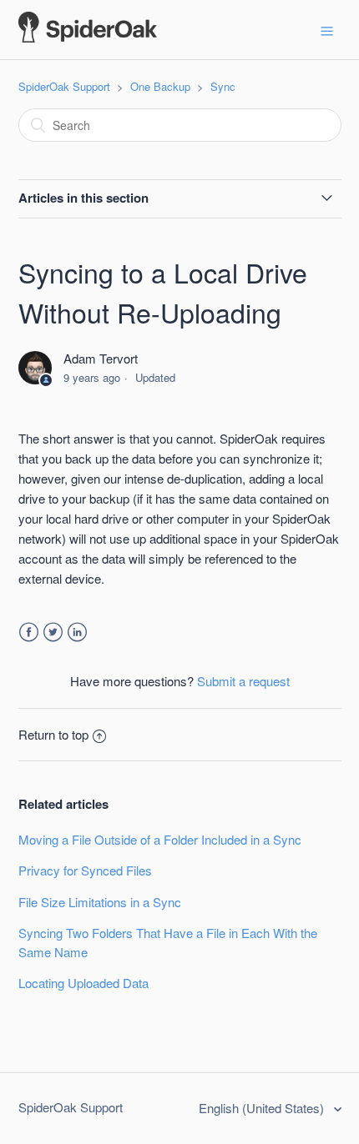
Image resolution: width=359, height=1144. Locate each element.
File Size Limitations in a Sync (99, 902)
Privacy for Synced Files (85, 870)
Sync (222, 86)
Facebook (28, 632)
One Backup (160, 86)
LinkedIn (77, 632)
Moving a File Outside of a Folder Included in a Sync (159, 839)
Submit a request (243, 681)
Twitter (53, 632)
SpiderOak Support (64, 86)
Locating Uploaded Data (83, 982)
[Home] (87, 37)
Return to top (53, 734)
